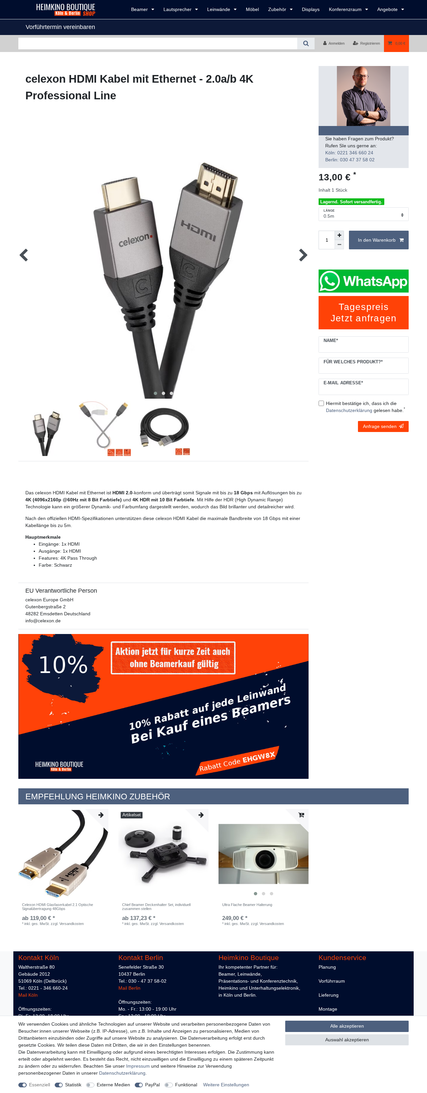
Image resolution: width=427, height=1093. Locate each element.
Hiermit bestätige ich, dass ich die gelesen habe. (365, 407)
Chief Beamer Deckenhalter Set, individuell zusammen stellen (156, 907)
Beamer (140, 9)
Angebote (388, 9)
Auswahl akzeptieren (347, 1039)
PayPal (152, 1084)
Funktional (186, 1084)
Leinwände (219, 9)
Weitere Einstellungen (226, 1084)
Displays (311, 9)
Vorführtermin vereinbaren (60, 27)
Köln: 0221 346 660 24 (349, 152)
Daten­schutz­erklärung (122, 1073)
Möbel (252, 9)
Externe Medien (113, 1084)
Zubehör (278, 9)
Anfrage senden (380, 426)
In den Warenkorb (377, 240)
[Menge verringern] (339, 244)
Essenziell (39, 1084)
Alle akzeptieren (347, 1026)
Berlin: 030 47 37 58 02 (350, 159)
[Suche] (305, 43)
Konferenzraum (346, 9)
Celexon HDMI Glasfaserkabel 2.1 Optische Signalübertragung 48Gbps (57, 907)
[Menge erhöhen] (339, 235)
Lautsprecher (178, 9)
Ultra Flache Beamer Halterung (247, 905)
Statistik (73, 1084)
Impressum (138, 1066)
